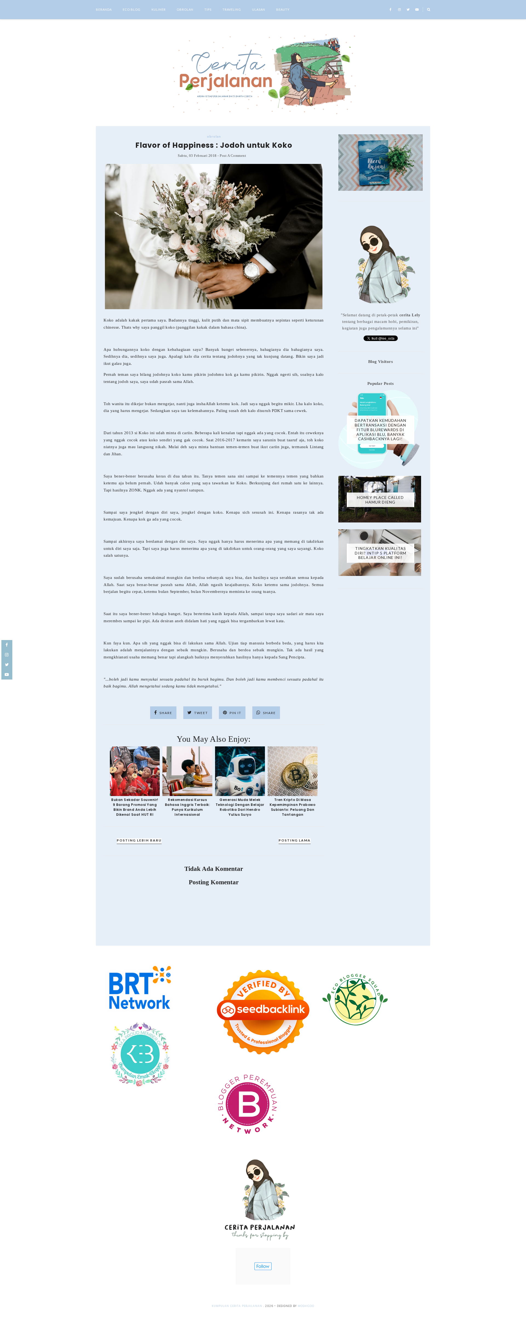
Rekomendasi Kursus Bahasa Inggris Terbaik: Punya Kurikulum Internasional (187, 807)
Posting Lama (295, 840)
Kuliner (158, 9)
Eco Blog (132, 9)
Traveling (231, 9)
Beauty (283, 9)
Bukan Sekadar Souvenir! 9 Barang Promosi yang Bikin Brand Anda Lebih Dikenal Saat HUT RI (134, 807)
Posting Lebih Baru (139, 840)
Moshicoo (306, 1306)
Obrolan (185, 9)
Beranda (104, 9)
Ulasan (258, 9)
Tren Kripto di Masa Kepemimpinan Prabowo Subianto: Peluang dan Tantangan (292, 807)
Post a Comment (233, 156)
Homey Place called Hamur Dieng (380, 499)
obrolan (214, 136)
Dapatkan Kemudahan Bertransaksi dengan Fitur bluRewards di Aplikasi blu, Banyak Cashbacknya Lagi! (380, 429)
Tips (207, 9)
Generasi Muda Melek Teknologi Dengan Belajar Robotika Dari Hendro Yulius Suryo (240, 807)
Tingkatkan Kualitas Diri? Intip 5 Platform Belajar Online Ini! (380, 553)
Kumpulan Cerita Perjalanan (237, 1306)
